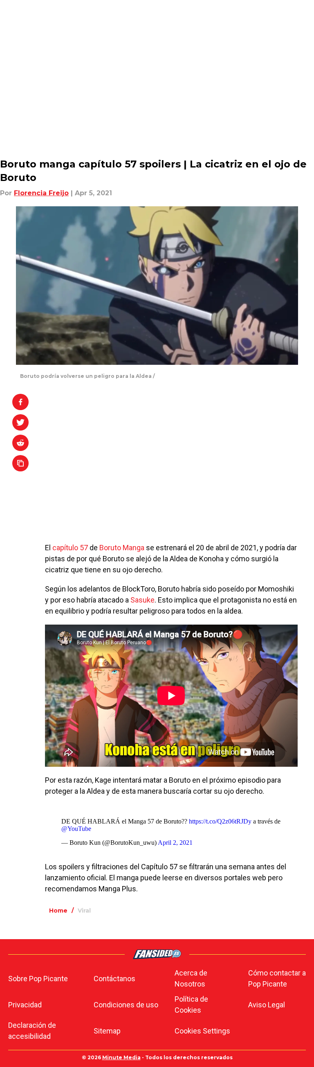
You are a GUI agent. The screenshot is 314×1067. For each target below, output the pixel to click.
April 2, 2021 (175, 842)
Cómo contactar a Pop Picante (277, 978)
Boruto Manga (121, 547)
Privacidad (25, 1004)
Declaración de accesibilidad (32, 1030)
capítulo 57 (69, 547)
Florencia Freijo (41, 193)
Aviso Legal (266, 1004)
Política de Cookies (191, 1004)
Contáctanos (114, 978)
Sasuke (142, 600)
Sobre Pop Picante (38, 978)
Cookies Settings (202, 1031)
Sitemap (107, 1031)
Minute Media (121, 1057)
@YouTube (76, 828)
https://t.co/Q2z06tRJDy (220, 821)
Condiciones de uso (126, 1004)
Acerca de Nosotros (191, 978)
